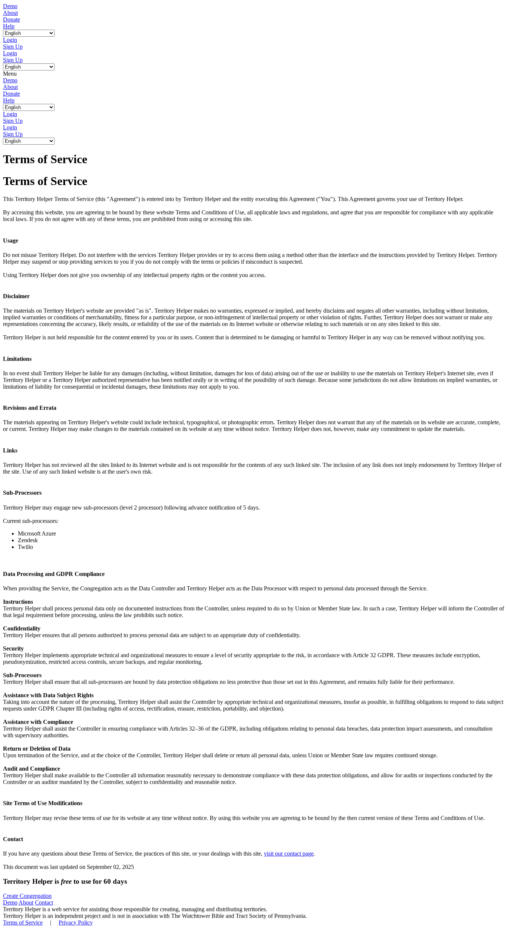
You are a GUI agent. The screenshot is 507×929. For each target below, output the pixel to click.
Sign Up (13, 46)
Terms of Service (23, 922)
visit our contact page (289, 853)
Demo (10, 6)
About (10, 13)
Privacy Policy (76, 922)
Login (10, 40)
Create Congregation (27, 896)
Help (8, 26)
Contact (44, 902)
